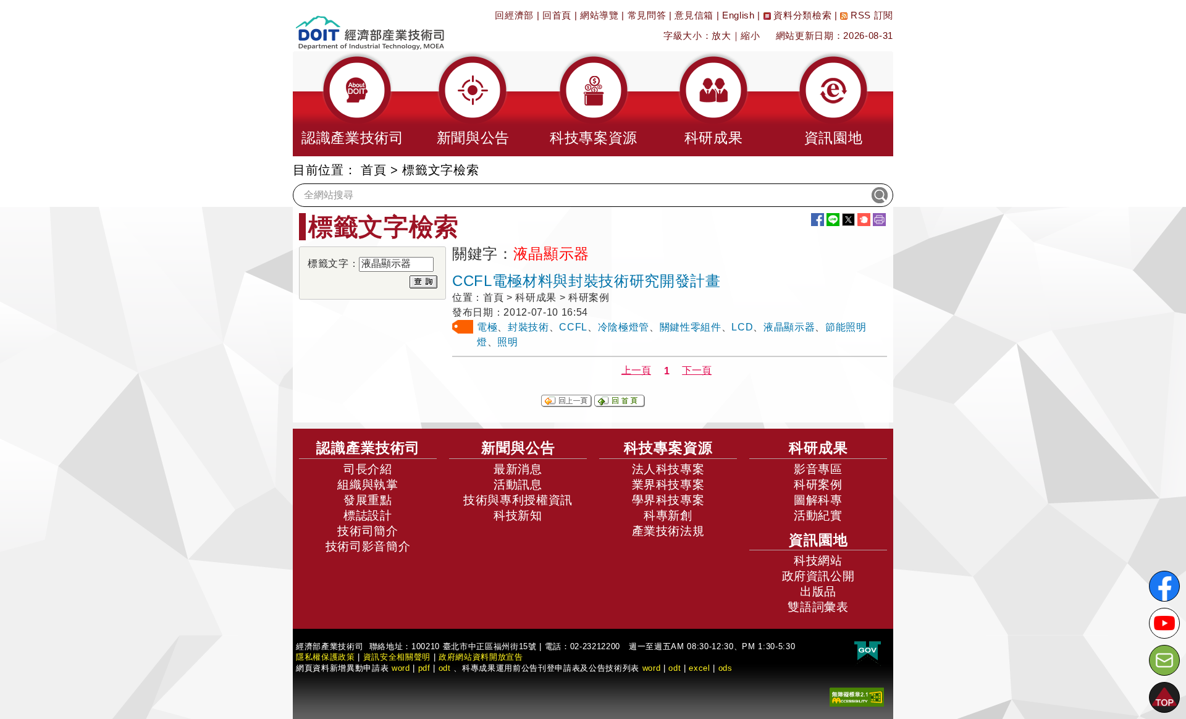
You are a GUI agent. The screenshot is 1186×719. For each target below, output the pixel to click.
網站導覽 (599, 15)
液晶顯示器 (789, 327)
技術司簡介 (367, 530)
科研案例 (818, 484)
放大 (721, 35)
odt (445, 668)
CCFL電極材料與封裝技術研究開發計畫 (586, 280)
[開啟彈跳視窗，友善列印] (879, 219)
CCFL (573, 327)
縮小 (750, 35)
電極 (487, 327)
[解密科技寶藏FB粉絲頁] (1164, 586)
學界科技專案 (668, 500)
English (738, 15)
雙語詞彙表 (818, 606)
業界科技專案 (668, 484)
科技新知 (518, 515)
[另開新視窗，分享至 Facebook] (817, 219)
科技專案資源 (668, 448)
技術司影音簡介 (368, 546)
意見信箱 (694, 15)
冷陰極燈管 (623, 327)
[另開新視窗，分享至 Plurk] (864, 219)
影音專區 (818, 469)
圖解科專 (818, 500)
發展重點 (367, 500)
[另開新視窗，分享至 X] (848, 219)
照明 (507, 342)
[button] (353, 103)
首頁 (373, 170)
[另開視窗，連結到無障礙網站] (857, 696)
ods (725, 668)
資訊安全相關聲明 (397, 657)
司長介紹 (367, 469)
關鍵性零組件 (690, 327)
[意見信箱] (1164, 660)
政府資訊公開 (818, 576)
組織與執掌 (367, 484)
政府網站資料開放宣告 (481, 657)
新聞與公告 (518, 448)
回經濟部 (514, 15)
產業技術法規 (668, 530)
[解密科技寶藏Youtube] (1164, 623)
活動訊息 (518, 484)
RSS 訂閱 (870, 15)
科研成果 (818, 448)
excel (699, 668)
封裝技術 (528, 327)
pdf (424, 668)
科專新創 (668, 515)
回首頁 (556, 15)
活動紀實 (818, 515)
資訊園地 (818, 540)
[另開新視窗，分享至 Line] (833, 219)
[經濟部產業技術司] (370, 25)
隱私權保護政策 (325, 657)
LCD (742, 327)
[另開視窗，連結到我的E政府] (867, 651)
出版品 (818, 591)
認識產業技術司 (368, 448)
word (651, 668)
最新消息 (518, 469)
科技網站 (818, 560)
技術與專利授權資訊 (518, 500)
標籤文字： (333, 263)
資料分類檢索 (801, 15)
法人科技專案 (668, 469)
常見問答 (647, 15)
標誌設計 (367, 515)
